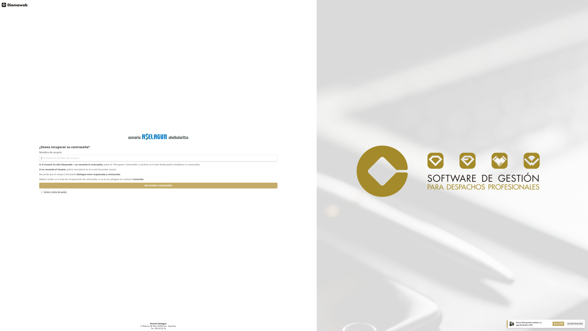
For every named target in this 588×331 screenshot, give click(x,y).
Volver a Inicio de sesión (53, 192)
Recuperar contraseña (158, 185)
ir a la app (558, 323)
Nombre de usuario (50, 152)
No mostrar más (575, 323)
